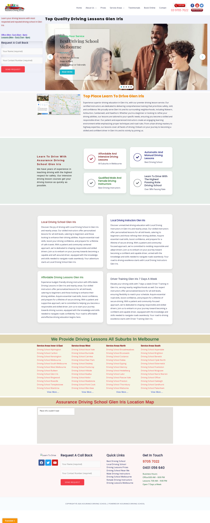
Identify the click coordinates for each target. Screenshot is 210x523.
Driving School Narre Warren (154, 374)
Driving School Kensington (49, 356)
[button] (50, 57)
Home (79, 7)
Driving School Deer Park (83, 360)
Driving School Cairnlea (82, 356)
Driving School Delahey (82, 363)
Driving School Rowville (47, 381)
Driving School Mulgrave (152, 370)
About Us (90, 7)
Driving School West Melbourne (51, 367)
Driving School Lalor (115, 374)
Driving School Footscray (83, 367)
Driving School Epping (116, 363)
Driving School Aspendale (152, 349)
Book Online (149, 7)
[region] (126, 57)
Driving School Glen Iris (47, 374)
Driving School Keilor (81, 377)
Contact (162, 7)
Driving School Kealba (82, 374)
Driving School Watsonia (117, 388)
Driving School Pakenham (152, 388)
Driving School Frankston (152, 367)
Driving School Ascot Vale (83, 349)
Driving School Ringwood (48, 377)
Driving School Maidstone (83, 381)
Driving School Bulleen (47, 370)
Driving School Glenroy (116, 367)
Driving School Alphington (49, 349)
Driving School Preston (116, 381)
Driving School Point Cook (83, 384)
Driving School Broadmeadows (120, 349)
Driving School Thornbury (118, 384)
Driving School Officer (151, 377)
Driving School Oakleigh (152, 381)
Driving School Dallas (116, 360)
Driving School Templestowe (50, 384)
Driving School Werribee (83, 388)
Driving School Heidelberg (118, 370)
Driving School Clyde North (153, 360)
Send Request (13, 69)
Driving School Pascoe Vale (118, 377)
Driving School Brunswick (117, 353)
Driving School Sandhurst (152, 384)
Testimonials (134, 7)
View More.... (53, 392)
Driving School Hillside (82, 370)
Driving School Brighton (152, 353)
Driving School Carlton (47, 353)
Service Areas (116, 7)
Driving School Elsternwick (153, 363)
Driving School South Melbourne (52, 363)
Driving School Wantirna (48, 388)
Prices (103, 7)
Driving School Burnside (83, 353)
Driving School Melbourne (49, 360)
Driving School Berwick (151, 356)
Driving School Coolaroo (117, 356)
